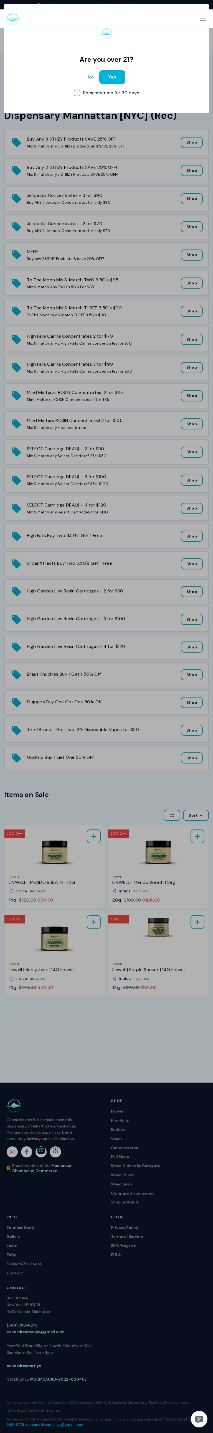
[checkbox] (106, 93)
